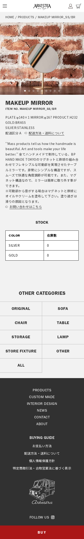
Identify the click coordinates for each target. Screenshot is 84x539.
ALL (21, 365)
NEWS (42, 410)
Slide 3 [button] (33, 91)
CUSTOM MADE (42, 397)
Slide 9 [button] (59, 91)
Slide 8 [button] (55, 91)
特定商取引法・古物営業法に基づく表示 (42, 468)
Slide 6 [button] (46, 91)
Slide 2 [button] (29, 91)
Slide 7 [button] (50, 91)
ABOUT (42, 424)
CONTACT (42, 417)
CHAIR (21, 322)
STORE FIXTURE (21, 351)
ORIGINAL (21, 308)
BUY (42, 532)
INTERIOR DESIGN (42, 403)
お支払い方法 (42, 446)
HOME (9, 17)
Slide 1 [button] (25, 91)
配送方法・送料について (42, 453)
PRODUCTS (26, 17)
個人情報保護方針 (42, 460)
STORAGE (21, 336)
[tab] (25, 91)
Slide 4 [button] (38, 91)
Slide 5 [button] (42, 91)
